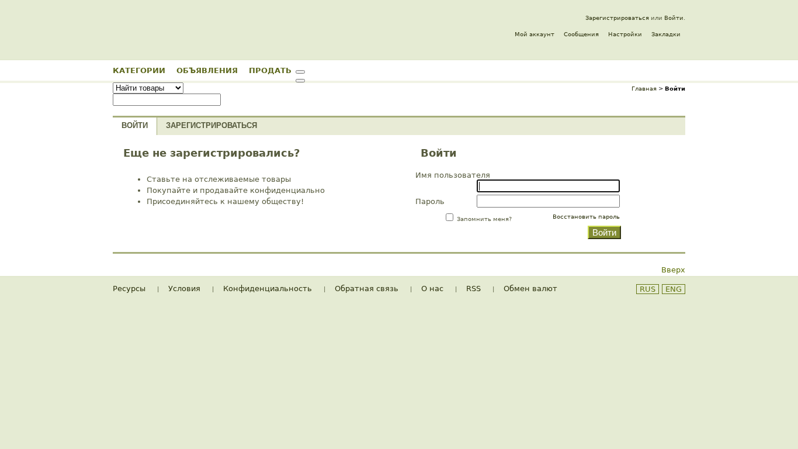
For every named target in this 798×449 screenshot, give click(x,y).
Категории (139, 70)
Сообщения (581, 34)
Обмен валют (530, 288)
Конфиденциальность (267, 288)
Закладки (666, 34)
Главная (644, 88)
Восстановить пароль (586, 216)
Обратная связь (366, 288)
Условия (184, 288)
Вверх (673, 269)
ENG (673, 289)
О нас (432, 288)
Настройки (625, 34)
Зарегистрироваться (617, 18)
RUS (647, 289)
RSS (473, 288)
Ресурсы (129, 288)
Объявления (207, 70)
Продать (270, 70)
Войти (673, 18)
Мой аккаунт (534, 34)
